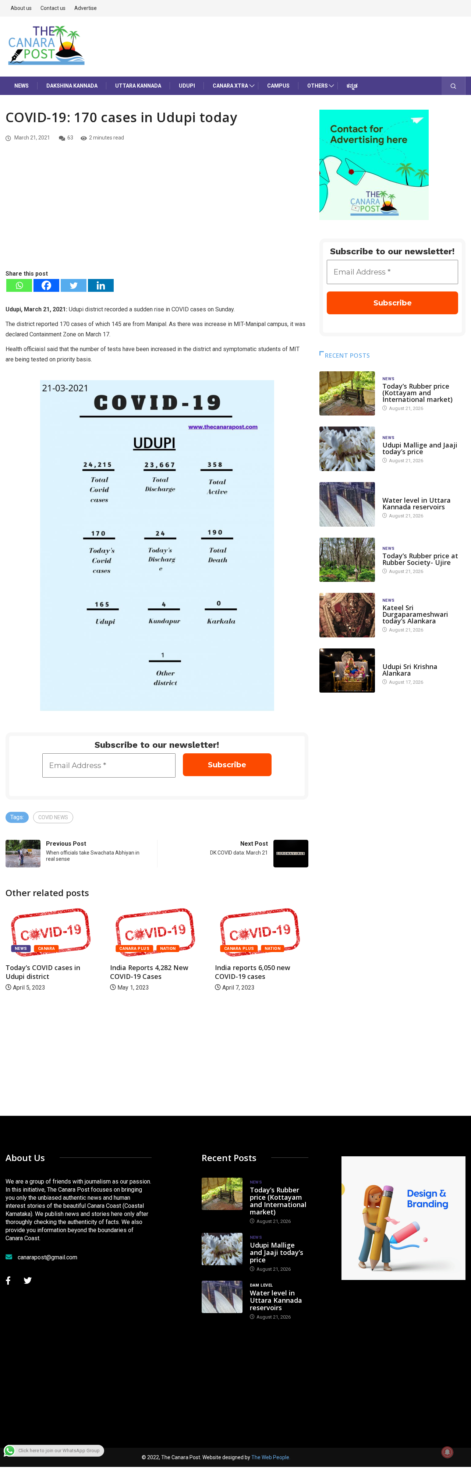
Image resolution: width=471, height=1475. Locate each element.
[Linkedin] (101, 285)
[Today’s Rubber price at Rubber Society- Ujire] (347, 560)
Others (317, 86)
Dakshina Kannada (72, 86)
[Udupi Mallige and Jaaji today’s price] (347, 449)
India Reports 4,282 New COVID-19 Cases (149, 972)
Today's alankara (403, 659)
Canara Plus (134, 948)
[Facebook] (46, 285)
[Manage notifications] (447, 1452)
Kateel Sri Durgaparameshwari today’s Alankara (415, 614)
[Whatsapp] (19, 285)
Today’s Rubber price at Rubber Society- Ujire (420, 559)
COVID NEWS (53, 817)
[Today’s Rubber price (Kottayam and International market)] (347, 393)
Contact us (52, 8)
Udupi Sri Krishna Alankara (410, 670)
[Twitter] (73, 285)
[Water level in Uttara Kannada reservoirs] (347, 504)
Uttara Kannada (138, 86)
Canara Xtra (230, 86)
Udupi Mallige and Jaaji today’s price (419, 448)
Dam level (394, 493)
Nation (168, 948)
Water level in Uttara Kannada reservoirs (416, 503)
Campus (278, 86)
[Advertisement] (157, 213)
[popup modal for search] (453, 86)
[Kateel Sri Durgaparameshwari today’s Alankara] (347, 615)
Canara (46, 948)
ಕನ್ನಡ (352, 86)
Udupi (187, 86)
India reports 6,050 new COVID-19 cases (252, 972)
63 (70, 138)
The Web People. (270, 1457)
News (21, 86)
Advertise (85, 8)
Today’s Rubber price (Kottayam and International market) (417, 393)
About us (21, 8)
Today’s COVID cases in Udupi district (43, 972)
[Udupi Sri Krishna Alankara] (347, 670)
